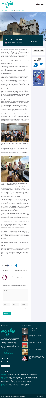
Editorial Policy (7, 352)
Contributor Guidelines (8, 353)
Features (10, 36)
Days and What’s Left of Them (35, 342)
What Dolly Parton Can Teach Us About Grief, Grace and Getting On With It (36, 357)
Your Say (13, 261)
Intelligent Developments (20, 396)
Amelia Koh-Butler (4, 381)
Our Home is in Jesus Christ (35, 349)
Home (6, 36)
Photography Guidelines (9, 355)
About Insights (40, 396)
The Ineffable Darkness (34, 328)
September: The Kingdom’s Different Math (35, 336)
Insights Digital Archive (8, 350)
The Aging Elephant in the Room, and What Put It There (20, 380)
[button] (7, 11)
